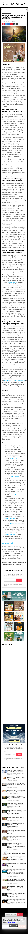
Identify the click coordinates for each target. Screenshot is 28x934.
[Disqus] (14, 665)
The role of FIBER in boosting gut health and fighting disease (15, 838)
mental (18, 551)
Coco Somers (12, 21)
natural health (11, 555)
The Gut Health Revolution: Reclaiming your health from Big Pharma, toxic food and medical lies (16, 895)
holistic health (6, 551)
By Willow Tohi (15, 793)
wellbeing (19, 558)
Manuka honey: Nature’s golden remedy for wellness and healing (15, 858)
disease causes (10, 548)
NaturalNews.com (12, 282)
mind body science (11, 553)
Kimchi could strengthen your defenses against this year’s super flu (16, 901)
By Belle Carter (15, 849)
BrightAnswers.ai (20, 380)
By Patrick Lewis (16, 807)
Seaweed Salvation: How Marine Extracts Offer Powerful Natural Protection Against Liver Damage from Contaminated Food (16, 873)
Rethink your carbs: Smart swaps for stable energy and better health (16, 791)
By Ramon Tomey (16, 820)
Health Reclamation (16, 549)
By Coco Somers (16, 800)
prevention (19, 555)
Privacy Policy (11, 922)
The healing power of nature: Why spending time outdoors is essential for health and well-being (15, 805)
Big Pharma (14, 546)
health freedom (6, 549)
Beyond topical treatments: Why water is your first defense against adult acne (16, 778)
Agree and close (13, 925)
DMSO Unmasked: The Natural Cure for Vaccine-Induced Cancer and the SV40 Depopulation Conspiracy (16, 812)
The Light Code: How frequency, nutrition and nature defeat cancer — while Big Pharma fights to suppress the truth (16, 845)
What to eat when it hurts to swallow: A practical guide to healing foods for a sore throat (16, 865)
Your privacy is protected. (8, 584)
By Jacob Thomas (16, 835)
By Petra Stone (15, 827)
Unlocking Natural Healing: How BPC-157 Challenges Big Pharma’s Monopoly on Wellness (16, 825)
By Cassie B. (15, 774)
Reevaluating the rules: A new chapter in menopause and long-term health (16, 852)
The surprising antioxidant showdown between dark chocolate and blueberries (16, 832)
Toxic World (13, 558)
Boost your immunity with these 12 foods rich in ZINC (15, 818)
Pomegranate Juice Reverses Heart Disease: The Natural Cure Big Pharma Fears (16, 888)
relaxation (5, 557)
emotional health (19, 548)
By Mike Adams (15, 814)
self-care (10, 557)
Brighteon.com (8, 380)
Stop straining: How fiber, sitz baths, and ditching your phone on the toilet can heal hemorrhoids (16, 785)
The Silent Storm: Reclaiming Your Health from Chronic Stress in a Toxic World (16, 798)
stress (15, 557)
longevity (13, 551)
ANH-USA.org (13, 458)
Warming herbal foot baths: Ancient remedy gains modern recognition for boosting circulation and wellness (16, 881)
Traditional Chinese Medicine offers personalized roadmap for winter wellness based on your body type (15, 772)
